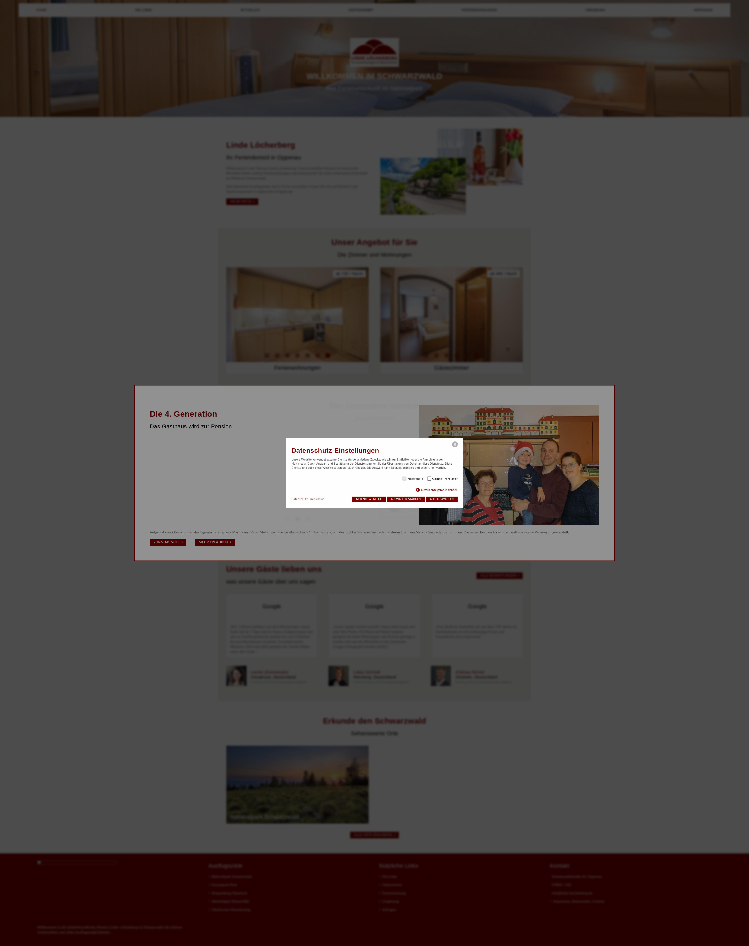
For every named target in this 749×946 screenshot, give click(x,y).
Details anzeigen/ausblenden (439, 490)
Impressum (317, 499)
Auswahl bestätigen (406, 499)
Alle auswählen (442, 499)
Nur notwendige (369, 499)
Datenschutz (299, 499)
